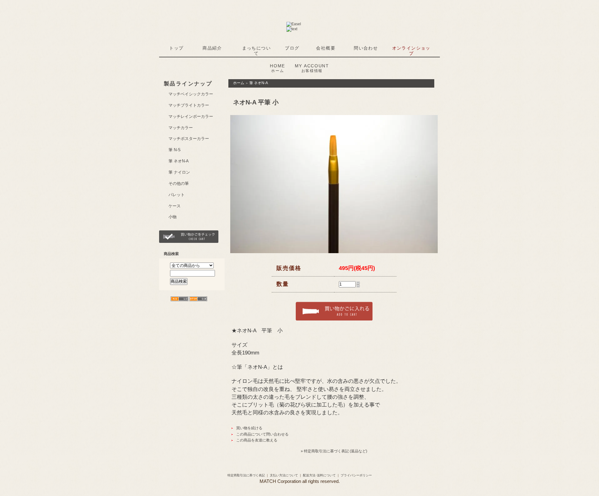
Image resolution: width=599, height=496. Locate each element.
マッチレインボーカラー (190, 116)
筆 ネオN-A (178, 161)
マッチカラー (180, 127)
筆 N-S (174, 149)
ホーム (238, 83)
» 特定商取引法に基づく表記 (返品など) (334, 451)
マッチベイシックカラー (190, 94)
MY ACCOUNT (312, 68)
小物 (172, 216)
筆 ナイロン (179, 172)
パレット (176, 194)
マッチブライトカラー (188, 105)
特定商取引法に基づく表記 (246, 475)
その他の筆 (178, 183)
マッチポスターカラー (188, 138)
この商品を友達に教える (256, 440)
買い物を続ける (249, 428)
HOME (277, 68)
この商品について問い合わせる (262, 434)
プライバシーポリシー (356, 475)
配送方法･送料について (319, 475)
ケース (174, 206)
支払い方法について (284, 475)
